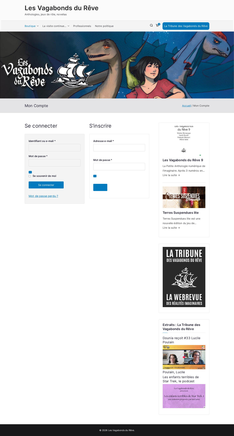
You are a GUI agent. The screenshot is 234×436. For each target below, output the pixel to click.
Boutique (30, 26)
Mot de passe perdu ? (43, 196)
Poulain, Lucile (174, 372)
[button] (37, 26)
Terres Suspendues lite (181, 213)
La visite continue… (54, 26)
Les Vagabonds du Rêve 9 (183, 160)
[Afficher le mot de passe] (30, 172)
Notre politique (104, 26)
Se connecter (46, 185)
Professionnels (82, 26)
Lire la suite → (171, 175)
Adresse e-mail (104, 141)
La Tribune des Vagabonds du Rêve (186, 26)
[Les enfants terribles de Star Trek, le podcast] (184, 395)
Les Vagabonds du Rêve (62, 8)
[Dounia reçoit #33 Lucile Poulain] (184, 356)
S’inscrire (100, 187)
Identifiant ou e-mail (43, 141)
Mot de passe (39, 156)
